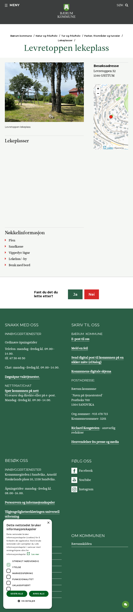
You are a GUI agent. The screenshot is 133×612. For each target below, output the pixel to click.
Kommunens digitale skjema (91, 371)
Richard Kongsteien (85, 428)
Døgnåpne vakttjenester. (22, 377)
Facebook (86, 470)
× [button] (48, 523)
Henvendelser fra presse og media (95, 442)
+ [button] (98, 89)
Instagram (86, 489)
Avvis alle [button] (38, 593)
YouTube (85, 480)
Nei (92, 294)
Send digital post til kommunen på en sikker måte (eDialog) (97, 359)
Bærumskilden (81, 544)
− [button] (98, 93)
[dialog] (27, 564)
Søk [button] (120, 5)
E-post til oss (80, 339)
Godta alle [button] (17, 593)
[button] (27, 601)
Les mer (35, 554)
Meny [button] (14, 5)
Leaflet (110, 148)
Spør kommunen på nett (22, 391)
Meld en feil (79, 348)
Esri (129, 148)
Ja (75, 294)
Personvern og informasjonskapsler (30, 502)
